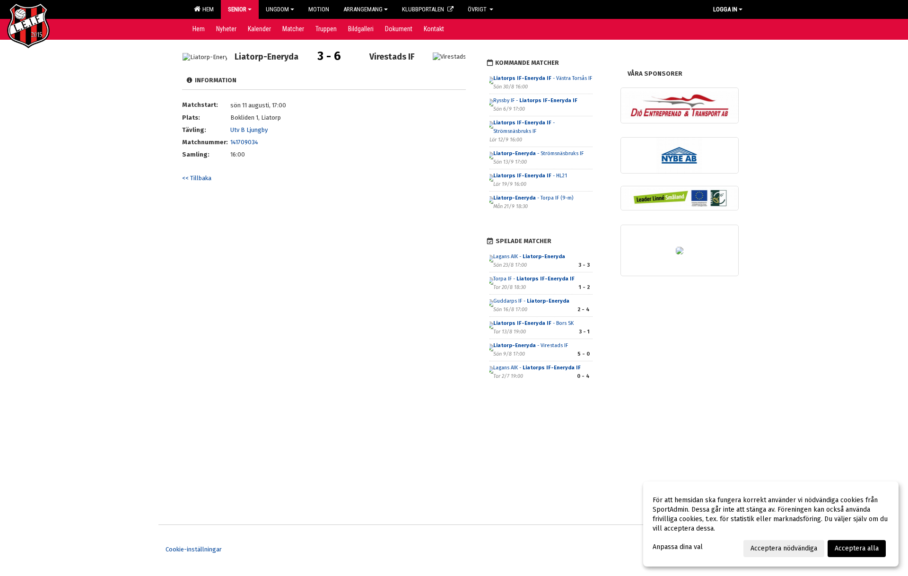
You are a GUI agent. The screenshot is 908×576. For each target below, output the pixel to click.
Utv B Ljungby (249, 129)
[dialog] (771, 524)
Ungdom (277, 9)
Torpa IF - (534, 279)
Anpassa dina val (678, 547)
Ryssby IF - (535, 100)
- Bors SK (533, 323)
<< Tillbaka (196, 178)
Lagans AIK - (529, 256)
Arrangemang (363, 9)
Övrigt (478, 9)
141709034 (244, 142)
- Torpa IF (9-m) (533, 198)
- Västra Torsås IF (542, 78)
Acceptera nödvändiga (784, 548)
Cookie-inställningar (194, 549)
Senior (237, 9)
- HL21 (530, 176)
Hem (207, 9)
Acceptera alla (857, 548)
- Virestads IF (531, 345)
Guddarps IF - (531, 301)
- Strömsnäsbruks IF (539, 153)
